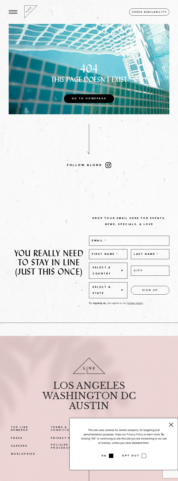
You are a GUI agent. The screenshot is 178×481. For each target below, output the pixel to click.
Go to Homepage (89, 98)
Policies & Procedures (63, 446)
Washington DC (89, 395)
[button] (13, 12)
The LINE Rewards (19, 428)
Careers (19, 446)
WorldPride (23, 454)
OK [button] (104, 455)
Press (17, 438)
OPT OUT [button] (131, 455)
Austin (89, 405)
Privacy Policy (66, 438)
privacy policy (135, 303)
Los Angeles (89, 385)
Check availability (149, 12)
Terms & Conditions (63, 428)
